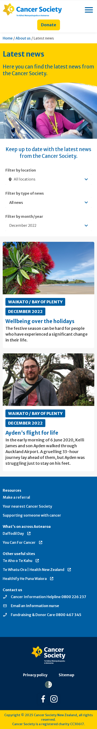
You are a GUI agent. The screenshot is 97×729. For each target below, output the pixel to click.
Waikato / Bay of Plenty (35, 301)
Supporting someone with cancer (32, 515)
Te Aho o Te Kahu (17, 560)
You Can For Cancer (19, 542)
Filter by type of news (24, 193)
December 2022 (25, 311)
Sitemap (66, 675)
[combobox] (48, 179)
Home (8, 38)
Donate (48, 24)
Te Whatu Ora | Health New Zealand (33, 569)
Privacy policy (35, 675)
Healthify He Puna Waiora (25, 578)
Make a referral (16, 497)
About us (23, 38)
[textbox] (46, 202)
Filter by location (20, 170)
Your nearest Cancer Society (27, 506)
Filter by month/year (24, 216)
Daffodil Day (13, 533)
